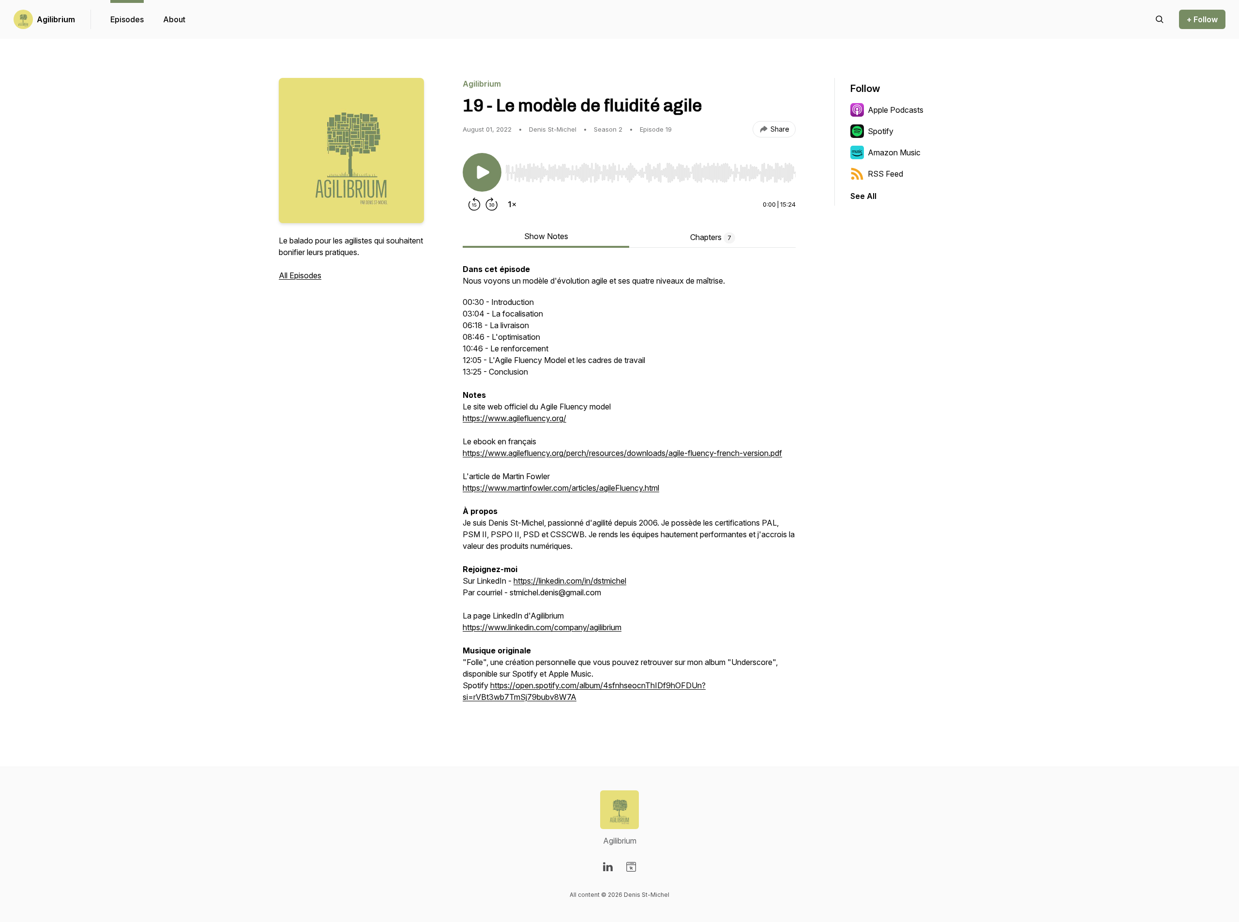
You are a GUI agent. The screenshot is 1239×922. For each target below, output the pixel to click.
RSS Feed (885, 174)
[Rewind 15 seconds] (474, 204)
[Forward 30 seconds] (492, 204)
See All (863, 196)
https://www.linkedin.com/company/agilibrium (542, 627)
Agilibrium (56, 19)
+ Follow (1202, 19)
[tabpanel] (629, 487)
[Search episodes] (1159, 19)
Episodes (127, 19)
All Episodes (300, 275)
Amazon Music (894, 152)
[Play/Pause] (482, 172)
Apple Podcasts (895, 110)
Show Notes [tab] (546, 236)
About (174, 19)
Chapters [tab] (710, 237)
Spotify (880, 131)
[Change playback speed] (512, 204)
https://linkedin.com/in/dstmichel (570, 581)
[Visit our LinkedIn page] (608, 867)
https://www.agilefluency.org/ (514, 418)
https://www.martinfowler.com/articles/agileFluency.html (561, 488)
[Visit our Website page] (631, 867)
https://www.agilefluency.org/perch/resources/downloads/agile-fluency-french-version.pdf (622, 453)
